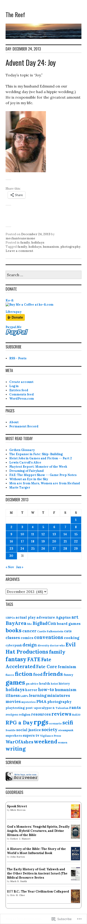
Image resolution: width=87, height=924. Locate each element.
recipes (12, 714)
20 (54, 541)
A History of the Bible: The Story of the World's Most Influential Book (36, 851)
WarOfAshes (19, 742)
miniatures (58, 695)
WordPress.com (21, 399)
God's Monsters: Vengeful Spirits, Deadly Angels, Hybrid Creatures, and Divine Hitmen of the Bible (38, 831)
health (44, 683)
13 (54, 534)
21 (65, 541)
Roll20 (76, 714)
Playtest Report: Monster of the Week (38, 467)
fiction (23, 673)
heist (54, 683)
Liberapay (14, 312)
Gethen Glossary (22, 450)
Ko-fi (9, 300)
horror (31, 690)
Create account (21, 382)
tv (37, 735)
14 (65, 534)
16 (11, 541)
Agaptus (63, 617)
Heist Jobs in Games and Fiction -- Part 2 (40, 458)
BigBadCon (44, 623)
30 (11, 556)
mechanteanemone (20, 238)
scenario (55, 723)
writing (16, 748)
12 (43, 534)
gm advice (32, 683)
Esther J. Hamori (20, 838)
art (74, 617)
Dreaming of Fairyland (26, 471)
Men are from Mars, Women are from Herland (44, 483)
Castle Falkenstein (50, 631)
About (14, 422)
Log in (14, 386)
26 (43, 549)
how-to (46, 689)
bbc (29, 624)
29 (76, 549)
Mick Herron (18, 809)
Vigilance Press (50, 735)
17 (22, 541)
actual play (26, 617)
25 (33, 549)
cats (68, 631)
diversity (43, 645)
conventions (48, 637)
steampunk (65, 730)
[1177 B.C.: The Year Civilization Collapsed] (75, 902)
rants (75, 707)
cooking (71, 637)
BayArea (16, 623)
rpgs (41, 721)
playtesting (15, 708)
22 (76, 541)
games (15, 682)
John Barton (17, 856)
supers (29, 735)
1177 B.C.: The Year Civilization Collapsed (38, 891)
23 (11, 549)
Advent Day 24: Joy (31, 62)
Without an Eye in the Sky (28, 479)
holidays (37, 242)
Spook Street (17, 806)
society (50, 729)
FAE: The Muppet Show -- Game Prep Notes (43, 475)
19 (43, 541)
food (37, 674)
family (25, 242)
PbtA (41, 701)
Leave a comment (19, 251)
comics (27, 638)
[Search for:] (43, 275)
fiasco (10, 675)
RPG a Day (19, 722)
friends (53, 673)
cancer (29, 630)
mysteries (28, 702)
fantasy (16, 659)
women (62, 742)
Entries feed (18, 390)
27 (54, 549)
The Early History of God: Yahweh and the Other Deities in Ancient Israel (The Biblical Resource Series (37, 873)
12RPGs (10, 617)
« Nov (10, 567)
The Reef (15, 14)
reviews (61, 714)
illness (13, 695)
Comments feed (21, 394)
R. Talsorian (60, 708)
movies (13, 701)
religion (24, 714)
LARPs (24, 696)
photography (70, 247)
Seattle (11, 730)
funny (68, 675)
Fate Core (46, 666)
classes (13, 637)
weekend (45, 741)
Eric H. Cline (17, 895)
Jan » (19, 567)
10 (22, 534)
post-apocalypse (39, 708)
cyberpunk (14, 645)
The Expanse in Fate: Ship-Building (36, 454)
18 (32, 541)
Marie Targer (19, 487)
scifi (67, 722)
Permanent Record (24, 426)
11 (32, 534)
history (64, 684)
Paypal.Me (14, 327)
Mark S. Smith (18, 881)
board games (69, 623)
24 (22, 549)
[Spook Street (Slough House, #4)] (75, 817)
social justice (28, 729)
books (14, 630)
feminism (67, 666)
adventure (45, 617)
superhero (14, 736)
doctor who (57, 645)
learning (37, 695)
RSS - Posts (17, 358)
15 (75, 534)
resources (41, 714)
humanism (51, 247)
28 (65, 549)
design (30, 645)
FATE (33, 659)
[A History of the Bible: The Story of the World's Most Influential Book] (75, 859)
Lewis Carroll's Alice (25, 462)
